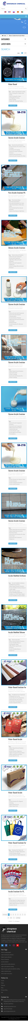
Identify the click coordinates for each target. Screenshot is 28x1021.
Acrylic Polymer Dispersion (15, 751)
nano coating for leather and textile (16, 93)
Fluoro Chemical (5, 959)
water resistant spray (6, 971)
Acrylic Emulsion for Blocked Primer (16, 324)
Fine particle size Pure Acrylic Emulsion (16, 208)
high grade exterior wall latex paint (16, 205)
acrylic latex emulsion (14, 484)
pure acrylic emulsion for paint (16, 203)
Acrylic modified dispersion (15, 592)
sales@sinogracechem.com (10, 1006)
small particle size (13, 429)
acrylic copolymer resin (15, 702)
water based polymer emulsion (16, 586)
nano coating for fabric (15, 96)
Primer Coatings (13, 374)
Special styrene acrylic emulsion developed (16, 320)
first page (5, 914)
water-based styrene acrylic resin (17, 529)
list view (22, 53)
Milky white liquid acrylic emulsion (15, 646)
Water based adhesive (6, 957)
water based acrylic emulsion (16, 371)
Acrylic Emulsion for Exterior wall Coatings (17, 147)
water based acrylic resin (15, 427)
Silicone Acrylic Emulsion (17, 255)
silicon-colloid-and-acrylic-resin (16, 35)
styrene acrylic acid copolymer (16, 313)
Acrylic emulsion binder (14, 853)
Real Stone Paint (13, 532)
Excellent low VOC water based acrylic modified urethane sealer (17, 594)
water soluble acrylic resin (15, 754)
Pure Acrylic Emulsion (14, 201)
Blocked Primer (12, 322)
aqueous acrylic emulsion (15, 154)
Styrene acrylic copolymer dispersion (15, 538)
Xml (2, 992)
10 (11, 917)
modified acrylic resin (14, 584)
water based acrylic (14, 804)
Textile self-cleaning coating (16, 101)
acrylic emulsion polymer (15, 317)
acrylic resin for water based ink (17, 854)
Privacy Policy (4, 990)
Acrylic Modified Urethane (18, 583)
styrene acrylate (13, 372)
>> (13, 917)
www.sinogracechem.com (9, 1011)
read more (13, 105)
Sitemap (3, 985)
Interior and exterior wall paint (16, 211)
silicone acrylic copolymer (15, 256)
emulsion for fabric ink (17, 850)
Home (4, 35)
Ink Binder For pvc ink (14, 696)
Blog (2, 987)
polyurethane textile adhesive (8, 964)
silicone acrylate (16, 639)
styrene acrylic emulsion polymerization (15, 315)
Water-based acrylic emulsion (16, 748)
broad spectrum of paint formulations (15, 433)
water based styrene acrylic (16, 531)
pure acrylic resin (16, 200)
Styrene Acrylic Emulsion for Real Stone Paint (17, 535)
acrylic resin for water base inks (17, 900)
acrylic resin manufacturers (16, 701)
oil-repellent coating (14, 98)
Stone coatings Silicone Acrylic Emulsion (16, 266)
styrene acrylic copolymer (15, 426)
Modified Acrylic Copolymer (18, 694)
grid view (25, 53)
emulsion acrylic (13, 905)
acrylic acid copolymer (14, 258)
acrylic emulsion (13, 481)
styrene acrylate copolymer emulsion (16, 152)
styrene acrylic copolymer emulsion (15, 423)
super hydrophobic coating (18, 91)
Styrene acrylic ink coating (15, 699)
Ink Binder (11, 749)
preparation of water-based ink (17, 851)
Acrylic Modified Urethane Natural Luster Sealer (17, 588)
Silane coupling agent (6, 952)
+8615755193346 (8, 1008)
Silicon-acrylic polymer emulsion (16, 641)
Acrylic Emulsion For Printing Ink (16, 901)
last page (18, 917)
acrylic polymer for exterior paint (17, 479)
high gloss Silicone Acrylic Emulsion (15, 260)
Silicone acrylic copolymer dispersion (15, 263)
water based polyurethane (7, 954)
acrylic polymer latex (14, 430)
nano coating (12, 99)
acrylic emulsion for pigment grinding (16, 802)
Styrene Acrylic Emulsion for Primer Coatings (16, 376)
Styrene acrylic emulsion (18, 145)
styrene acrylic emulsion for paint (17, 156)
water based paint (13, 806)
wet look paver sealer (14, 591)
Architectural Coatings (14, 149)
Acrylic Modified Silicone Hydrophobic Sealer (15, 643)
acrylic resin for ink (14, 756)
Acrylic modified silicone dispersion (15, 649)
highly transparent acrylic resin (16, 752)
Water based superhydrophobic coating (10, 968)
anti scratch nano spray (6, 973)
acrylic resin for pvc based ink (16, 697)
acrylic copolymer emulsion (15, 482)
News (2, 983)
